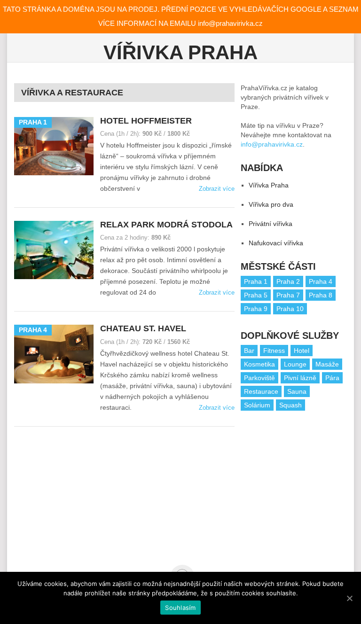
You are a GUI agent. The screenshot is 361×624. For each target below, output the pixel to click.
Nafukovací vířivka (276, 243)
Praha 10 (290, 308)
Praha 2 (288, 281)
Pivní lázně (300, 378)
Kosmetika (259, 364)
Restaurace (261, 391)
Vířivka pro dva (271, 204)
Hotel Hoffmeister (146, 120)
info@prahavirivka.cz (272, 144)
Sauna (296, 391)
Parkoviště (259, 378)
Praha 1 (255, 281)
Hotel (301, 350)
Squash (290, 405)
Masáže (327, 364)
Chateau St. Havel (143, 328)
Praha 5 (255, 295)
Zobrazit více (217, 188)
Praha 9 (255, 308)
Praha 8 (320, 295)
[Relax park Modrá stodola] (54, 250)
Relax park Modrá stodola (166, 224)
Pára (332, 378)
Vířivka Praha (180, 52)
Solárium (257, 405)
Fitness (274, 350)
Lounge (295, 364)
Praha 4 (320, 281)
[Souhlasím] (349, 598)
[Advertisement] (301, 486)
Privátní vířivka (270, 223)
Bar (249, 350)
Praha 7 (288, 295)
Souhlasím (180, 607)
